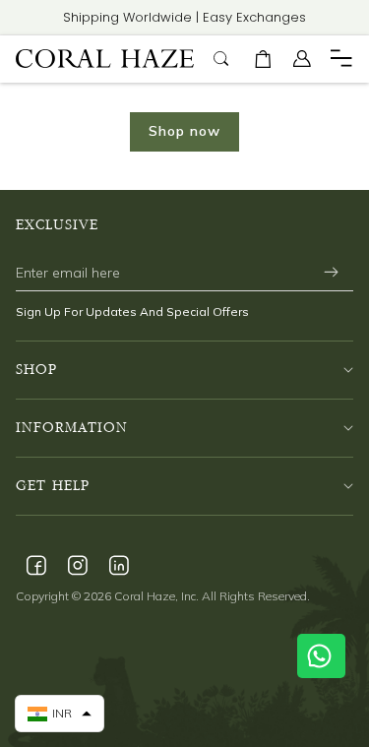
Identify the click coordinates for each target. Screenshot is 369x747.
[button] (263, 59)
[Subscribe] (330, 272)
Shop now (184, 131)
